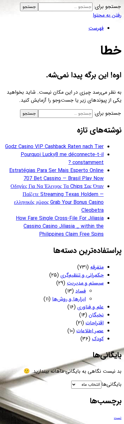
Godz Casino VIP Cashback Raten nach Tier (54, 147)
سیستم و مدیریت (85, 283)
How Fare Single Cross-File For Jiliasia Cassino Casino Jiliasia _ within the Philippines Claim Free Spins (60, 226)
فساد (80, 291)
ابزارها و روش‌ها (69, 299)
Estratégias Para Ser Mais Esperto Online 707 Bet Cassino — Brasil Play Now (56, 175)
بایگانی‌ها (111, 384)
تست (117, 418)
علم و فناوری (90, 307)
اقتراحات (95, 323)
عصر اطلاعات (90, 331)
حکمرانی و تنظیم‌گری (82, 275)
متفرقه (97, 267)
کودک (98, 339)
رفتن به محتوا (107, 15)
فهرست (96, 28)
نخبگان (96, 315)
